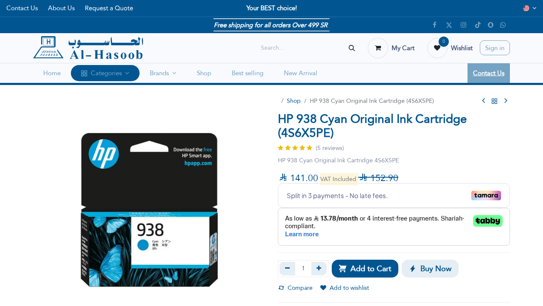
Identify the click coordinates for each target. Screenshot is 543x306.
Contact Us (22, 8)
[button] (365, 269)
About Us (61, 8)
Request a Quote (109, 8)
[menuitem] (52, 73)
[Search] (352, 47)
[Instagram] (463, 25)
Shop (294, 100)
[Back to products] (494, 101)
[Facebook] (434, 25)
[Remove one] (287, 268)
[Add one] (319, 268)
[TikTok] (478, 25)
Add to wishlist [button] (349, 287)
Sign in (494, 48)
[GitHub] (503, 25)
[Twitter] (449, 25)
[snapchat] (490, 25)
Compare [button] (300, 287)
